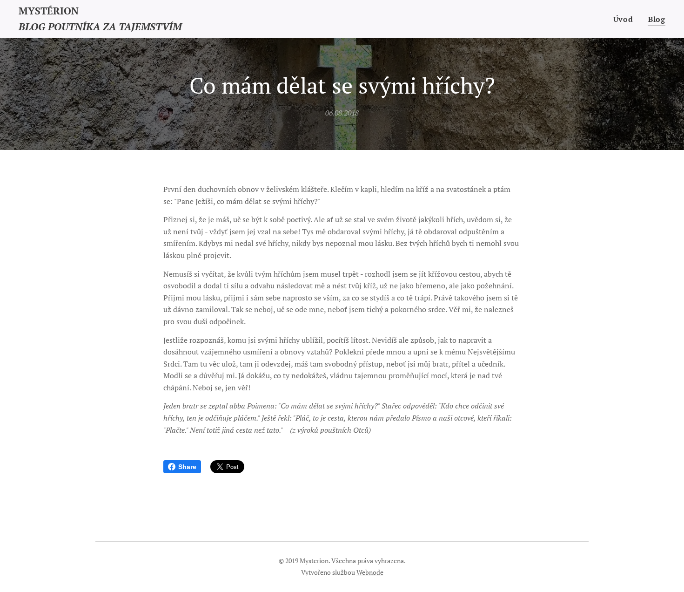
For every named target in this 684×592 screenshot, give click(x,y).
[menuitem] (626, 19)
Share (187, 466)
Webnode (369, 572)
